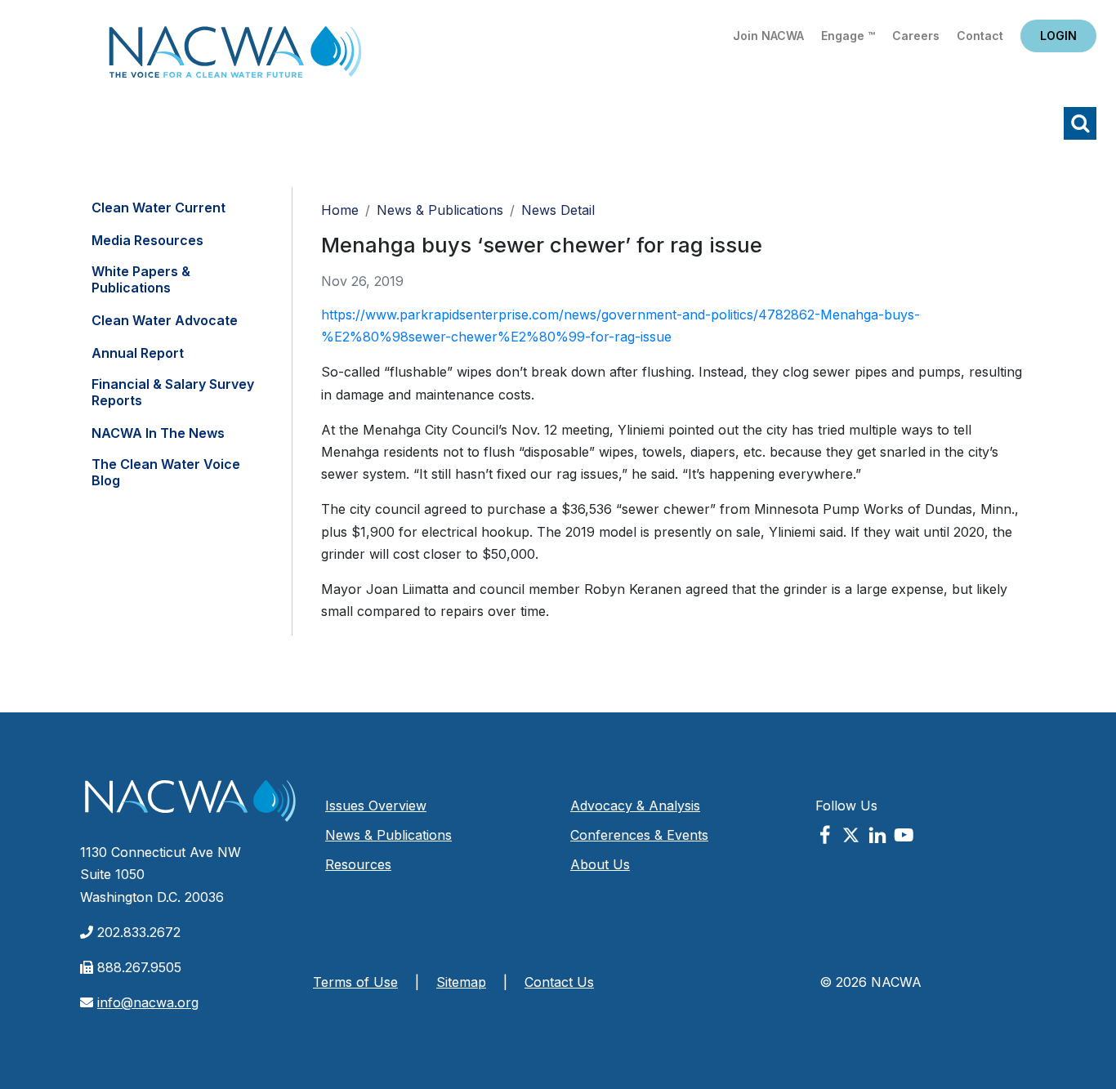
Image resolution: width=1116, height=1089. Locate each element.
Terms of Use (355, 982)
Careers (916, 35)
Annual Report (138, 353)
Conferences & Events (639, 835)
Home (235, 56)
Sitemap (461, 982)
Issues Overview (375, 805)
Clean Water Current (158, 207)
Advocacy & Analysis (635, 805)
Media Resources (147, 240)
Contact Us (559, 982)
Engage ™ (848, 35)
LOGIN (1058, 35)
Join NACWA (768, 35)
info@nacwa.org (148, 1002)
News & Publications (440, 210)
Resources (358, 864)
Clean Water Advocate (165, 320)
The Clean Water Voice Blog (166, 472)
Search (1080, 123)
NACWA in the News (158, 433)
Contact (980, 35)
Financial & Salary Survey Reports (173, 392)
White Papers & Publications (141, 279)
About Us (600, 864)
